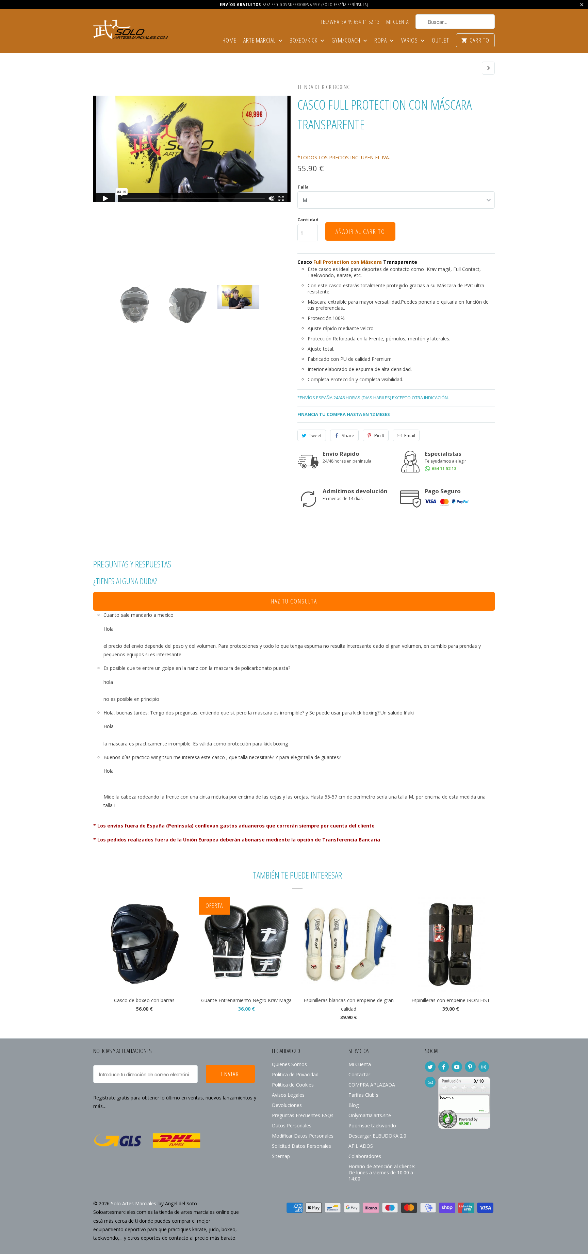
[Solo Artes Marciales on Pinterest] (470, 1066)
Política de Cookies (293, 1084)
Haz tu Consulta (294, 601)
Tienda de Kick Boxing (324, 87)
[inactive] (464, 1127)
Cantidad (307, 219)
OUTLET (440, 40)
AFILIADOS (360, 1146)
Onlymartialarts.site (369, 1115)
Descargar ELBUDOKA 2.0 (377, 1135)
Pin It (379, 435)
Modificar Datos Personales (302, 1135)
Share (348, 435)
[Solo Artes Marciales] (130, 28)
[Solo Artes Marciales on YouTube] (457, 1066)
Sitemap (281, 1156)
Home (229, 40)
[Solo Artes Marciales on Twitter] (430, 1066)
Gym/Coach (346, 40)
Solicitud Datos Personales (301, 1146)
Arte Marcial (260, 40)
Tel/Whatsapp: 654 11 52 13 (350, 22)
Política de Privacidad (295, 1074)
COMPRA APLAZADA (371, 1084)
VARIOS (410, 40)
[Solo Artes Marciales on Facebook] (443, 1066)
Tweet (315, 435)
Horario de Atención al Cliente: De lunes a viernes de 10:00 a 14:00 (381, 1172)
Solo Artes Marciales (133, 1203)
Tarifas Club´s (363, 1095)
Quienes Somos (289, 1064)
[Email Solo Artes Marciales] (430, 1082)
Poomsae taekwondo (372, 1125)
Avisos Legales (288, 1095)
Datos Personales (291, 1125)
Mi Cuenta (397, 22)
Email (409, 435)
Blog (353, 1105)
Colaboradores (364, 1156)
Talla (303, 187)
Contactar (359, 1074)
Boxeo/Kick (304, 40)
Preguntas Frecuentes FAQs (302, 1115)
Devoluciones (287, 1105)
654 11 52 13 (443, 468)
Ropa (381, 40)
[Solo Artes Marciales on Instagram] (483, 1066)
